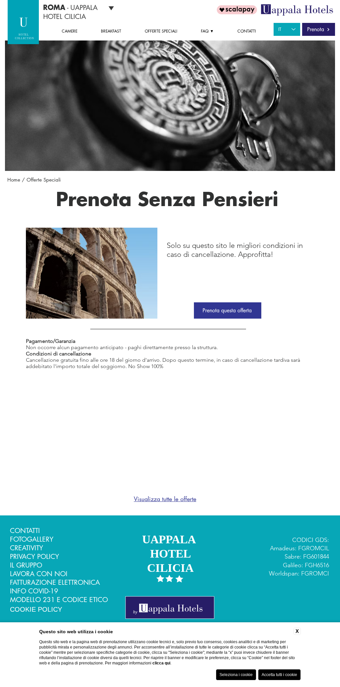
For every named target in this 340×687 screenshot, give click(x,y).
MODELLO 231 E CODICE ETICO (59, 599)
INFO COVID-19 (34, 591)
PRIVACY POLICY (34, 556)
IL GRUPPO (26, 565)
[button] (214, 31)
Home (13, 180)
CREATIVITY (26, 548)
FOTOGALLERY (31, 539)
